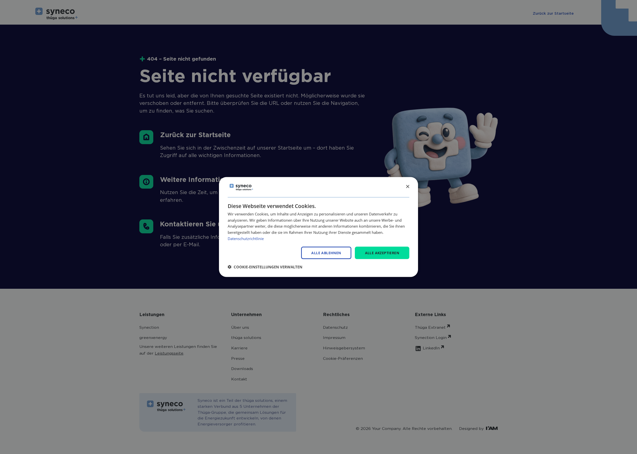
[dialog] (318, 227)
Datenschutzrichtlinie (246, 238)
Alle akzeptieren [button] (382, 252)
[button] (265, 267)
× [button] (407, 187)
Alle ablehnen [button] (326, 252)
